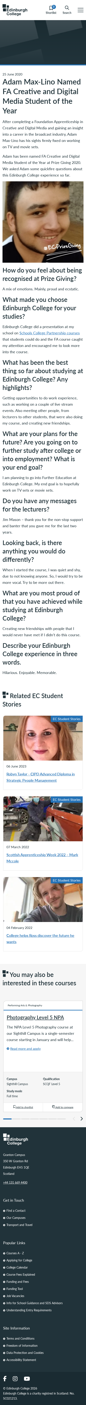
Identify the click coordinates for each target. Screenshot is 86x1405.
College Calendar (17, 1267)
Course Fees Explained (20, 1274)
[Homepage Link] (43, 1139)
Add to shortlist (24, 1107)
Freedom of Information (22, 1345)
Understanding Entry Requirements (29, 1310)
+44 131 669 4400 (15, 1182)
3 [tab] (25, 1118)
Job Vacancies (15, 1296)
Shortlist (51, 10)
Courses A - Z (15, 1253)
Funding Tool (14, 1289)
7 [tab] (61, 1118)
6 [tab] (52, 1118)
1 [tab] (7, 1118)
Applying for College (19, 1260)
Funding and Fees (17, 1281)
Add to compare (64, 1107)
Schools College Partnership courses (49, 332)
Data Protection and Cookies (25, 1352)
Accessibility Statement (21, 1360)
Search (67, 12)
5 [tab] (43, 1118)
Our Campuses (15, 1217)
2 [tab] (16, 1118)
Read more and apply (25, 1048)
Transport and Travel (19, 1225)
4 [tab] (34, 1118)
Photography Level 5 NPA (35, 1017)
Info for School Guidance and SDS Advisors (34, 1303)
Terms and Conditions (20, 1338)
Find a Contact (15, 1210)
